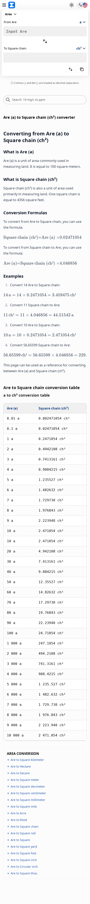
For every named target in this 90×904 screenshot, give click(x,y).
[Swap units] (45, 41)
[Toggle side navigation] (4, 5)
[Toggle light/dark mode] (71, 5)
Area (8, 14)
